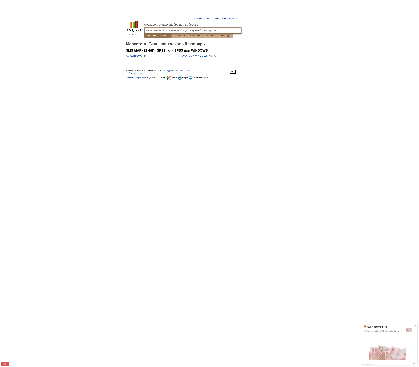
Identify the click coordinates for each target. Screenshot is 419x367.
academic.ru (133, 34)
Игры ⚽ (225, 36)
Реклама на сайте (182, 71)
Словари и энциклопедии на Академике (171, 24)
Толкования (179, 36)
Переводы (195, 36)
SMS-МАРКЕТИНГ (136, 56)
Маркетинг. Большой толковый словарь (157, 36)
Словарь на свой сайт (223, 19)
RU (237, 19)
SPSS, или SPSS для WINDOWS (198, 56)
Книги (210, 36)
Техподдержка (168, 71)
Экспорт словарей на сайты (137, 78)
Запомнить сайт (201, 19)
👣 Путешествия (135, 73)
